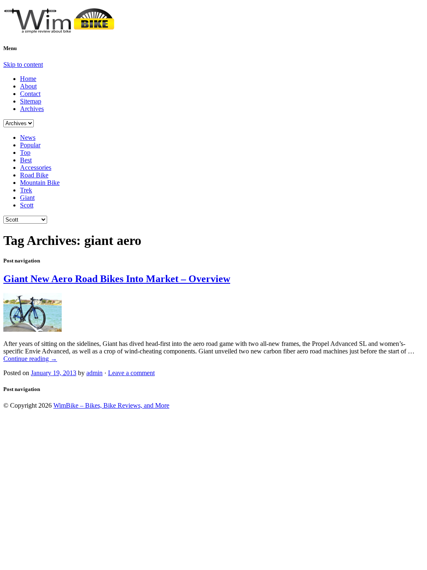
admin (94, 372)
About (28, 86)
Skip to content (23, 64)
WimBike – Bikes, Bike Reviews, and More (111, 405)
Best (26, 160)
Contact (30, 93)
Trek (26, 190)
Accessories (35, 167)
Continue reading (30, 358)
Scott (26, 205)
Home (28, 78)
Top (25, 152)
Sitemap (30, 101)
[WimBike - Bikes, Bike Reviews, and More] (65, 30)
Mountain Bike (40, 182)
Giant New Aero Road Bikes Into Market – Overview (116, 278)
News (27, 137)
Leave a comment (131, 372)
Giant (27, 197)
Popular (30, 145)
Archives (32, 108)
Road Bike (34, 175)
